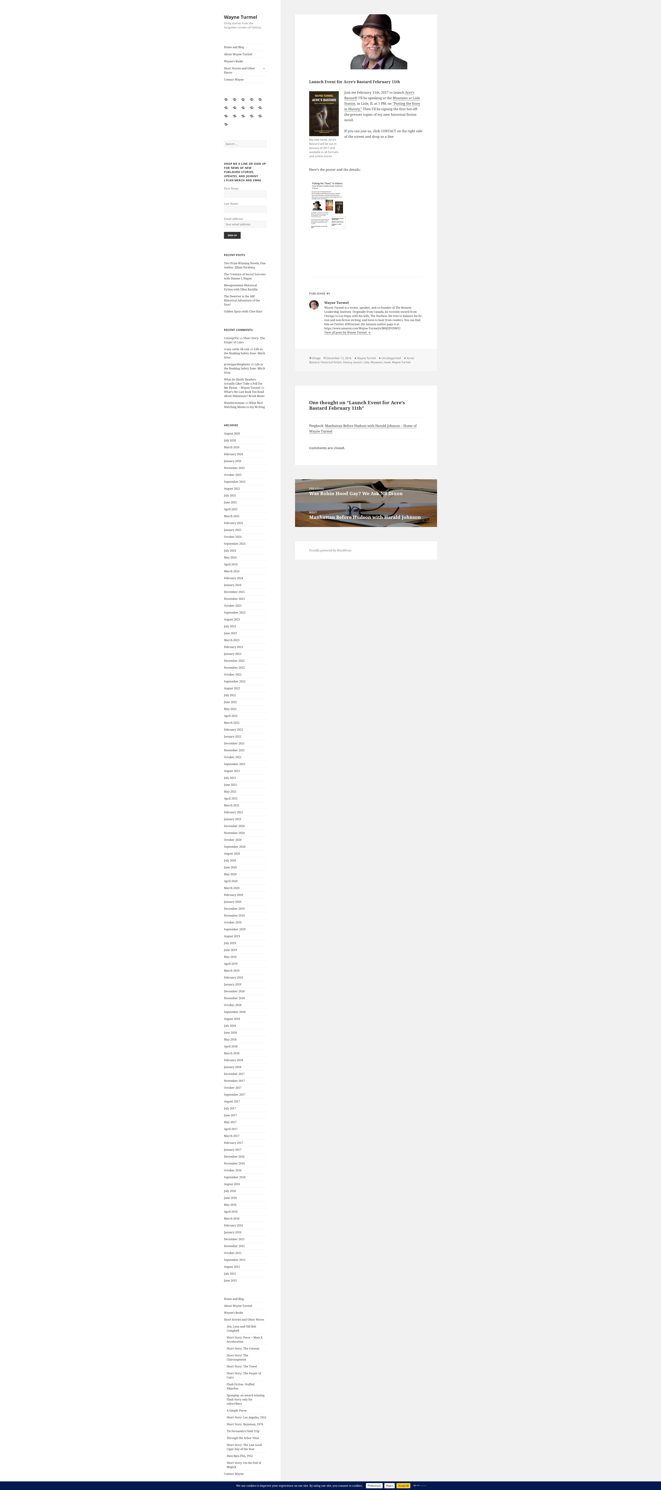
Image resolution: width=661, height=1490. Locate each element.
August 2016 (232, 1184)
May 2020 (230, 874)
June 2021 (230, 785)
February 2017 (233, 1143)
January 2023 (232, 654)
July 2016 (230, 1191)
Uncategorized (391, 358)
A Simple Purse (237, 1410)
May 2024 (230, 557)
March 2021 (231, 805)
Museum (376, 362)
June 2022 (230, 702)
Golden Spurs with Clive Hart (243, 311)
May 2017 (230, 1122)
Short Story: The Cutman (243, 1348)
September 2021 (234, 764)
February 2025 (233, 523)
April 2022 (231, 716)
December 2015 (234, 1239)
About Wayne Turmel (238, 54)
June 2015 (230, 1280)
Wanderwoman (234, 403)
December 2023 (234, 592)
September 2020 (234, 847)
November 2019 (234, 915)
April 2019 (231, 964)
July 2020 (230, 860)
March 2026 (231, 447)
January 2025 (232, 530)
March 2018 (231, 1053)
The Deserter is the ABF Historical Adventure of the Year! (242, 300)
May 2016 (230, 1205)
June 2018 (230, 1032)
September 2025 (234, 482)
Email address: (233, 219)
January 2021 (232, 819)
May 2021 (230, 791)
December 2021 (234, 743)
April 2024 (231, 564)
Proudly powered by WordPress (330, 550)
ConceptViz (231, 338)
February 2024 (233, 578)
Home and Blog (234, 47)
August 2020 (232, 853)
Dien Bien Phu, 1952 (240, 1456)
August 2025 (232, 488)
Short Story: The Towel (242, 1366)
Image (316, 358)
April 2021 (231, 798)
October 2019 (233, 922)
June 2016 (230, 1198)
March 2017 (231, 1136)
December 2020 (234, 826)
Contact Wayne (234, 79)
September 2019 (234, 929)
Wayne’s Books (233, 61)
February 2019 (233, 977)
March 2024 (231, 571)
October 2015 (233, 1253)
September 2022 (234, 681)
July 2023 (230, 626)
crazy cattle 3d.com (236, 349)
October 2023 (233, 606)
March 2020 (231, 888)
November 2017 (234, 1081)
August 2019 (232, 936)
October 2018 (233, 1005)
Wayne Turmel (240, 17)
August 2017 (232, 1101)
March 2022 (231, 723)
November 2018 (234, 998)
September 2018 (234, 1012)
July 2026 (230, 440)
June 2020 (230, 867)
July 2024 (230, 550)
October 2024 (233, 537)
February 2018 (233, 1060)
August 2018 (232, 1019)
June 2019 (230, 950)
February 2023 (233, 647)
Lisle (366, 362)
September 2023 (234, 612)
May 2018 (230, 1039)
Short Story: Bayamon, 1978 (245, 1424)
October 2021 (233, 757)
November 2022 (234, 668)
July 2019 (230, 943)
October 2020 (233, 840)
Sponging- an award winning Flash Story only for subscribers (246, 1399)
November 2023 (234, 599)
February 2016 (233, 1225)
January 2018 (232, 1067)
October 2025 (233, 475)
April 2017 (231, 1129)
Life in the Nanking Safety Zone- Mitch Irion (244, 353)
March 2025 (231, 516)
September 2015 (234, 1260)
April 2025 (231, 509)
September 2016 (234, 1177)
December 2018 (234, 991)
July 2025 (230, 495)
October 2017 (233, 1088)
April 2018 (231, 1046)
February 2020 (233, 895)
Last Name (231, 204)
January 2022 (232, 736)
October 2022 (233, 674)
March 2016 (231, 1218)
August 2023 (232, 619)
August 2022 (232, 688)
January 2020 (232, 902)
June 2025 (230, 502)
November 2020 (234, 833)
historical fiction (331, 362)
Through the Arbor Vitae (243, 1438)
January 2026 (232, 461)
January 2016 (232, 1232)
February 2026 (233, 454)
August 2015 (232, 1267)
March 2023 (231, 640)
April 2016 (231, 1212)
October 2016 (233, 1170)
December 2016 (234, 1156)
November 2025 (234, 468)
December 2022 (234, 661)
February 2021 (233, 812)
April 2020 (231, 881)
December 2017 (234, 1074)
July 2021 (230, 778)
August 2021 (232, 771)
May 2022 (230, 709)
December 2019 (234, 909)
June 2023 (230, 633)
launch (357, 362)
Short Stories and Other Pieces (239, 70)
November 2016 (234, 1163)
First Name (231, 188)
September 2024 (234, 544)
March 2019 (231, 971)
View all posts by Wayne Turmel (345, 332)
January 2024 (232, 585)
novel (387, 362)
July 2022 (230, 695)
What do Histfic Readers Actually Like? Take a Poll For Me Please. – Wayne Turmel (243, 384)
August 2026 (232, 433)
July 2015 (230, 1273)
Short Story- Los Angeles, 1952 (246, 1417)
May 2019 (230, 957)
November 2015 (234, 1246)
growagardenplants (237, 364)
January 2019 (232, 984)
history (347, 362)
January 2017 (232, 1150)
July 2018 (230, 1026)
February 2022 (233, 729)
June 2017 (230, 1115)
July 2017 (230, 1108)
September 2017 (234, 1094)
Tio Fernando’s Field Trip (243, 1431)
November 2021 (234, 750)
